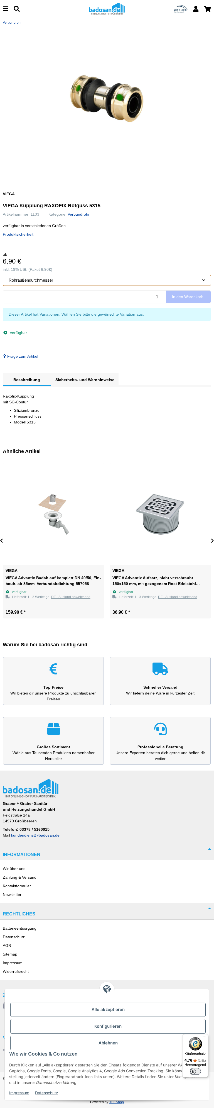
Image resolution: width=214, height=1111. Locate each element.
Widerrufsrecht (16, 971)
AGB (7, 945)
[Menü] (204, 1037)
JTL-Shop (116, 1102)
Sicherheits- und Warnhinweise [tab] (84, 379)
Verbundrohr (79, 214)
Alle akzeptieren (108, 1009)
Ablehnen (108, 1043)
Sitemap (10, 954)
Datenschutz (14, 937)
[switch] (195, 1071)
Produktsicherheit (18, 234)
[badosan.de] (107, 8)
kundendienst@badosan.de (35, 835)
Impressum (13, 963)
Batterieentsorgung (19, 928)
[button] (195, 9)
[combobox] (107, 280)
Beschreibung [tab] (26, 379)
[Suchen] (17, 9)
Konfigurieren (108, 1026)
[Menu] (5, 9)
